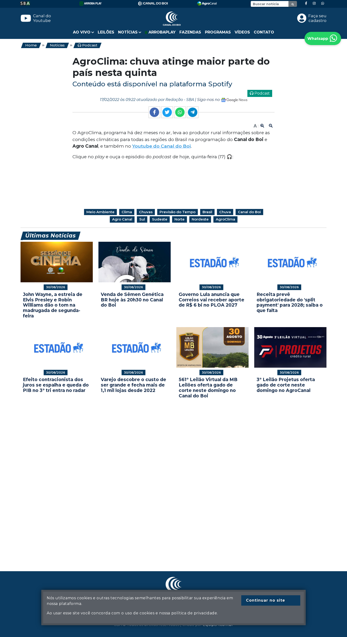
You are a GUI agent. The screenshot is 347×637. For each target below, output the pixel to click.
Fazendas (190, 32)
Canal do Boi (249, 212)
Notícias (57, 45)
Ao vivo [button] (81, 32)
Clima (127, 212)
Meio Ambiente (100, 212)
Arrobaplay (161, 32)
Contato (264, 32)
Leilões (106, 32)
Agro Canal (122, 219)
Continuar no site (265, 600)
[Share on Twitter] (167, 112)
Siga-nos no (209, 99)
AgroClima (225, 219)
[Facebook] (306, 3)
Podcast (89, 45)
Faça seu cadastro (317, 18)
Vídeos (242, 32)
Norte (179, 219)
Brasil (207, 212)
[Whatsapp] (322, 3)
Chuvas (145, 212)
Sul (142, 219)
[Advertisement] (162, 478)
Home (31, 45)
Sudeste (159, 219)
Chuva (225, 212)
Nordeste (200, 219)
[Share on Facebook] (154, 112)
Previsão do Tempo (177, 212)
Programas (218, 32)
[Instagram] (314, 3)
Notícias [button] (128, 32)
